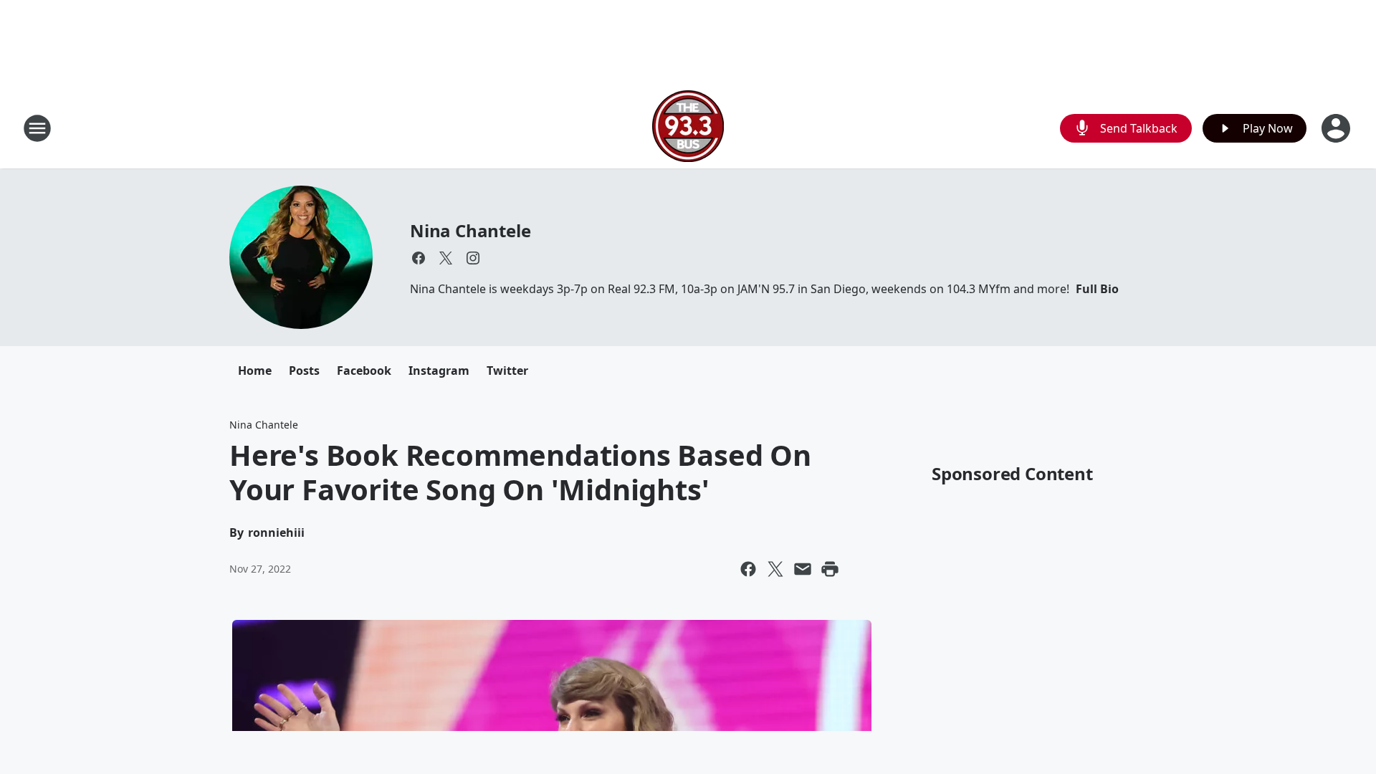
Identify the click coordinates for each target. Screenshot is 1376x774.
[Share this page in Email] (803, 569)
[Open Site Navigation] (37, 128)
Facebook (364, 370)
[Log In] (1337, 128)
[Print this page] (830, 569)
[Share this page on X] (775, 569)
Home (255, 370)
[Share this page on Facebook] (748, 569)
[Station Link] (688, 128)
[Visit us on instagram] (473, 258)
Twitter (507, 370)
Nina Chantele (470, 230)
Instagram (438, 370)
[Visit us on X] (445, 258)
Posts (304, 370)
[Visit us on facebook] (418, 258)
